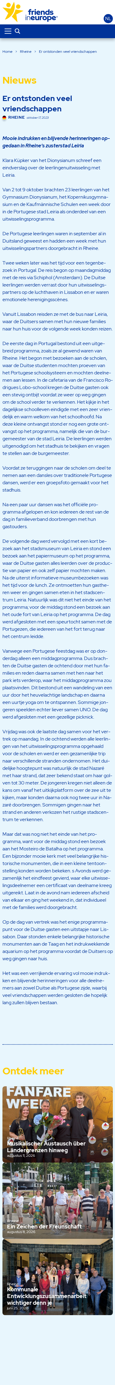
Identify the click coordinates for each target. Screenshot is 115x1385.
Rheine (26, 51)
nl (108, 19)
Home (7, 51)
